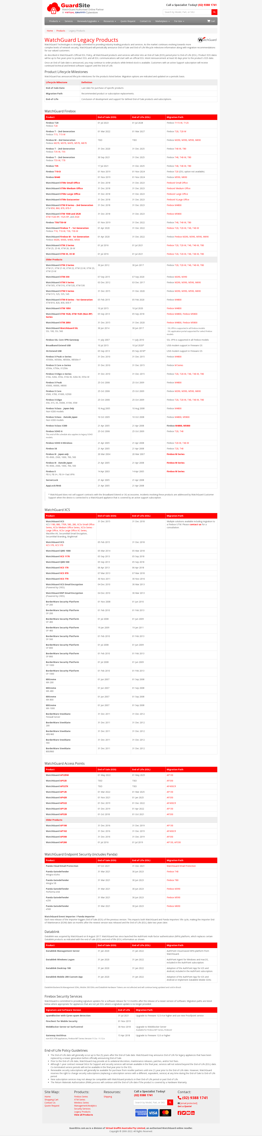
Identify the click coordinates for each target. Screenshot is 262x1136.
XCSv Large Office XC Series (73, 530)
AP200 (63, 842)
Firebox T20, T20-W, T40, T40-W (183, 228)
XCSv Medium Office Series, (67, 527)
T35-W (57, 151)
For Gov (178, 21)
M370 (63, 143)
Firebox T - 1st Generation (74, 228)
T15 (56, 134)
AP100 (63, 825)
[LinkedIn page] (193, 1113)
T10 (56, 231)
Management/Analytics (85, 1105)
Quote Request (128, 21)
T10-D (57, 171)
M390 (184, 140)
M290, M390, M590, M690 (188, 282)
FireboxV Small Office (177, 182)
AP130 (170, 775)
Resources (109, 21)
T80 (184, 148)
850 (53, 208)
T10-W (62, 231)
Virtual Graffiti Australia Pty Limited (125, 1128)
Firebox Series (81, 1096)
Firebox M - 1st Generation (74, 236)
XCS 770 (64, 578)
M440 (57, 177)
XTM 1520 (65, 313)
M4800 (178, 299)
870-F (68, 208)
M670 (84, 143)
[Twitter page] (184, 1113)
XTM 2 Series (67, 245)
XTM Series (79, 1099)
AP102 (63, 831)
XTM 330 (64, 276)
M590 (191, 140)
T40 (176, 157)
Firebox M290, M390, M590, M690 (192, 236)
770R (63, 524)
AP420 (63, 797)
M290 (177, 140)
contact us (195, 524)
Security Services (82, 1108)
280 (74, 524)
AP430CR (171, 786)
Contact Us (145, 21)
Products (54, 21)
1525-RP (65, 216)
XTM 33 (64, 253)
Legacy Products (82, 1111)
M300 (63, 239)
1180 (52, 524)
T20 (56, 125)
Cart (212, 21)
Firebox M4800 (174, 205)
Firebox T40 (172, 871)
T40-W (178, 148)
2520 (76, 216)
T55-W (57, 160)
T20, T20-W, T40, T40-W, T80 (189, 265)
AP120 (63, 808)
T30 (68, 231)
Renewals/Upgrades (87, 21)
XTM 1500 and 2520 (70, 213)
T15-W (62, 134)
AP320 (63, 814)
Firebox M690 (173, 906)
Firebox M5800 (174, 213)
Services (69, 21)
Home (50, 30)
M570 (77, 143)
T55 (63, 151)
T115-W (178, 122)
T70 (63, 160)
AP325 (63, 780)
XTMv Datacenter (69, 199)
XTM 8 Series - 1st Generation (76, 299)
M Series (179, 365)
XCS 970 (64, 573)
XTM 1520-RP (52, 216)
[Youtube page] (188, 1113)
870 (62, 208)
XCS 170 (64, 567)
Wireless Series (81, 1102)
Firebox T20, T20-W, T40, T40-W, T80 (185, 245)
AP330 (170, 780)
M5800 (186, 417)
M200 (56, 239)
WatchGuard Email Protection (181, 865)
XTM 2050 (65, 322)
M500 (77, 239)
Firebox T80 (172, 880)
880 (58, 524)
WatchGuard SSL (69, 328)
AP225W (64, 775)
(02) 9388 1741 (207, 5)
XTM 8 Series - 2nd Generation (76, 205)
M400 (70, 239)
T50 (56, 222)
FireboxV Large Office (177, 193)
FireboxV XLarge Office (178, 199)
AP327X (64, 786)
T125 (186, 122)
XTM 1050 (65, 308)
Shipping (108, 1096)
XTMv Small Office (70, 182)
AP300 (63, 836)
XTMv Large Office (70, 193)
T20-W (183, 131)
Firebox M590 (173, 897)
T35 (56, 165)
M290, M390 (181, 276)
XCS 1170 (65, 556)
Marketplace (161, 21)
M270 (56, 143)
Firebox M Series (176, 454)
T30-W (75, 231)
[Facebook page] (179, 1113)
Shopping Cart (51, 1099)
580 (69, 524)
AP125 (63, 791)
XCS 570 (59, 545)
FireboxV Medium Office (178, 188)
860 (58, 208)
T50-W (62, 222)
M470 (70, 143)
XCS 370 (50, 545)
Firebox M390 (173, 888)
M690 (198, 140)
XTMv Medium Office (71, 188)
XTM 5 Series (67, 282)
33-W (72, 253)
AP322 (63, 803)
